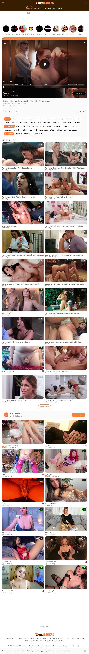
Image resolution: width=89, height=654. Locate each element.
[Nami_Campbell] (66, 579)
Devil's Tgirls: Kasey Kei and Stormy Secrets (16, 400)
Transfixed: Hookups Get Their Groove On (59, 197)
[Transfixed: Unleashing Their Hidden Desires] (23, 156)
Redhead (59, 130)
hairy (39, 123)
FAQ (77, 646)
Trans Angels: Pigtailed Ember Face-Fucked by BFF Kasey (64, 226)
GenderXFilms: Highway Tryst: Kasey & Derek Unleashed (64, 255)
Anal (17, 126)
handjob (27, 119)
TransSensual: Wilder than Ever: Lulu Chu (16, 342)
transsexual (36, 119)
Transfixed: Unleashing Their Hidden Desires (17, 168)
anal (13, 119)
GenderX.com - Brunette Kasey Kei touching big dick (63, 342)
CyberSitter (61, 640)
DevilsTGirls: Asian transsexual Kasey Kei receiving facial (21, 284)
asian (44, 119)
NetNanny (53, 640)
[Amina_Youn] (66, 521)
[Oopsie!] (6, 93)
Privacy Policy (62, 646)
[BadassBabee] (23, 550)
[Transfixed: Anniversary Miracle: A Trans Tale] (66, 389)
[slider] (44, 86)
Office (52, 130)
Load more (44, 407)
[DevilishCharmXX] (66, 550)
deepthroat (56, 123)
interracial (52, 119)
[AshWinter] (66, 434)
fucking (60, 119)
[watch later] (4, 145)
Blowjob (49, 126)
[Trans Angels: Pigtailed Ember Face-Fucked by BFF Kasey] (66, 215)
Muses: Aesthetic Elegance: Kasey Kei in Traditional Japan (64, 284)
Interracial (33, 130)
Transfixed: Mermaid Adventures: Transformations (62, 313)
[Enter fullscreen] (84, 81)
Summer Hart (37, 134)
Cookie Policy (51, 646)
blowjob (20, 119)
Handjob (16, 130)
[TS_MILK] (23, 492)
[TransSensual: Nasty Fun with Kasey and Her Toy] (23, 186)
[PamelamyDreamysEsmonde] (23, 434)
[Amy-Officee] (23, 521)
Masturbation (43, 130)
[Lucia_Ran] (66, 463)
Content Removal (38, 646)
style (70, 123)
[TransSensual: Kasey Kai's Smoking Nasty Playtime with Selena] (23, 244)
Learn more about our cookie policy (74, 638)
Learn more (68, 651)
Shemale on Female (70, 130)
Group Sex (8, 130)
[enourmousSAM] (66, 492)
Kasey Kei (27, 134)
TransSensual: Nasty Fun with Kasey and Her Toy (18, 197)
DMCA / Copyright (14, 646)
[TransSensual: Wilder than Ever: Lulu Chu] (23, 331)
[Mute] (5, 43)
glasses (32, 123)
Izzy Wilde (19, 134)
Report (82, 112)
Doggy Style (75, 126)
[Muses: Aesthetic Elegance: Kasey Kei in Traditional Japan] (66, 273)
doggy (64, 123)
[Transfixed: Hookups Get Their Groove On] (66, 186)
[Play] (44, 64)
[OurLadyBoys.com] (44, 2)
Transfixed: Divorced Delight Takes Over (58, 371)
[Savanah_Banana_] (23, 360)
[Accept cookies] (85, 651)
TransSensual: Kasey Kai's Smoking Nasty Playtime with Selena (23, 255)
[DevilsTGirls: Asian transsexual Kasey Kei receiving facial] (23, 273)
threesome (68, 119)
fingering (77, 123)
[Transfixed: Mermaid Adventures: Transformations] (66, 302)
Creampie (65, 126)
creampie (46, 123)
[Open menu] (3, 2)
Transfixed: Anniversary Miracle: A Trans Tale (60, 400)
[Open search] (86, 2)
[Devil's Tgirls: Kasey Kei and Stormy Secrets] (23, 389)
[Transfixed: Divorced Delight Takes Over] (66, 360)
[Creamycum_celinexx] (23, 215)
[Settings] (84, 43)
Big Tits (35, 126)
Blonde (42, 126)
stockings (78, 119)
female (13, 123)
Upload (71, 646)
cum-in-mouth (23, 123)
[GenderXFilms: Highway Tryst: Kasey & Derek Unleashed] (66, 244)
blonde (7, 123)
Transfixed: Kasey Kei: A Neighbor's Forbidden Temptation (65, 168)
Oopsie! (12, 91)
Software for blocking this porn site (36, 640)
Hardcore (24, 130)
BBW (29, 126)
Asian (23, 126)
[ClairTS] (23, 463)
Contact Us (26, 646)
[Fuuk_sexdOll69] (23, 579)
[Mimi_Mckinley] (23, 302)
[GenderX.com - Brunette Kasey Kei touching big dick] (66, 331)
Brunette (57, 126)
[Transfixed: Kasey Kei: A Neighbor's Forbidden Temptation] (66, 156)
